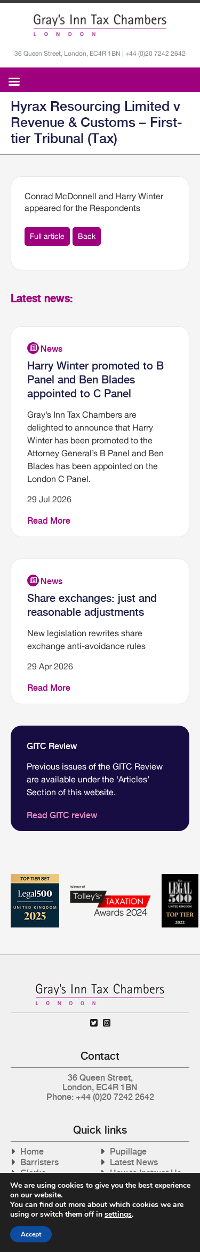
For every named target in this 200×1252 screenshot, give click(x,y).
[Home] (100, 25)
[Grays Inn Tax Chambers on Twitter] (94, 1023)
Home (32, 1152)
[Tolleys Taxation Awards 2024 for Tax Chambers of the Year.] (110, 878)
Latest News (134, 1162)
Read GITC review (62, 815)
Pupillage (128, 1152)
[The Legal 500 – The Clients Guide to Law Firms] (180, 878)
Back (86, 236)
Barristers (39, 1162)
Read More (48, 521)
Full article (47, 236)
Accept (31, 1234)
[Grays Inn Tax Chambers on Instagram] (106, 1023)
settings (118, 1214)
